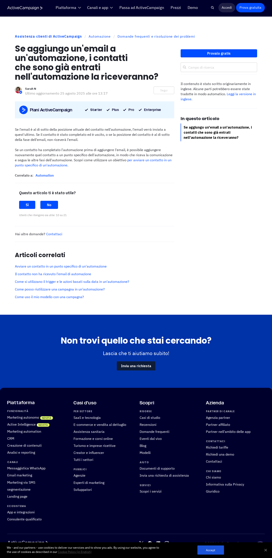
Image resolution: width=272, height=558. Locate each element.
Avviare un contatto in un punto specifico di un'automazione (61, 266)
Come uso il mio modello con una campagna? (49, 297)
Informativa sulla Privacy (225, 484)
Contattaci (54, 234)
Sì (27, 205)
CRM (10, 438)
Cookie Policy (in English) (75, 552)
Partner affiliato (218, 424)
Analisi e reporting (21, 452)
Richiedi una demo (220, 454)
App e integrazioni (21, 512)
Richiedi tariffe (217, 447)
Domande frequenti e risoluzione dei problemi (156, 36)
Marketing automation (24, 431)
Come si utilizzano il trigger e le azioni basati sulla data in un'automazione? (72, 281)
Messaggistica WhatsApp (26, 468)
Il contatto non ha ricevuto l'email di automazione (53, 274)
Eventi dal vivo (151, 438)
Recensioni (148, 424)
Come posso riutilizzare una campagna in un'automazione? (60, 289)
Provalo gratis (219, 53)
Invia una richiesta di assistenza (164, 475)
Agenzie (79, 475)
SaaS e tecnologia (87, 417)
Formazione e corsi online (93, 438)
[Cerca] (213, 7)
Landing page (17, 496)
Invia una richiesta (136, 366)
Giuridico (213, 491)
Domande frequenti (154, 431)
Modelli (145, 452)
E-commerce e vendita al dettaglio (100, 424)
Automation (44, 175)
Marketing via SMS (21, 482)
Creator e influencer (89, 452)
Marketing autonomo (23, 417)
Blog (143, 445)
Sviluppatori (83, 489)
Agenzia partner (218, 417)
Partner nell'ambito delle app (228, 431)
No (49, 205)
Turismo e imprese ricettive (95, 445)
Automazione (100, 36)
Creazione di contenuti (24, 445)
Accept (210, 550)
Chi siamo (213, 477)
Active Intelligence (21, 424)
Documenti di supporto (157, 468)
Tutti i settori (83, 459)
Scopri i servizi (151, 491)
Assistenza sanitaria (89, 431)
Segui (164, 90)
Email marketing (19, 475)
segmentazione (19, 489)
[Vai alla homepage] (24, 8)
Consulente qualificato (24, 519)
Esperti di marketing (89, 482)
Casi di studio (150, 417)
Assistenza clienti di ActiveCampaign (48, 36)
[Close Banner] (265, 550)
